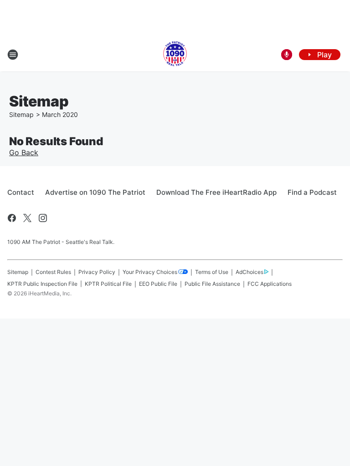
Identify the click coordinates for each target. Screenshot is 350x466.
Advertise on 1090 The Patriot (95, 192)
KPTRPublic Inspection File (42, 283)
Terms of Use (211, 271)
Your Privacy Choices (150, 271)
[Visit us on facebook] (11, 218)
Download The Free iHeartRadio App (216, 192)
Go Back (23, 152)
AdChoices (249, 271)
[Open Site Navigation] (12, 54)
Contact (20, 192)
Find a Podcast (312, 192)
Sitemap (21, 114)
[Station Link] (175, 54)
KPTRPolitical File (108, 283)
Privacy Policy (96, 271)
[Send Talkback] (286, 54)
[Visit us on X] (27, 218)
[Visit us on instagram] (42, 218)
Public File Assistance (212, 283)
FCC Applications (269, 283)
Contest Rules (53, 271)
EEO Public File (158, 283)
